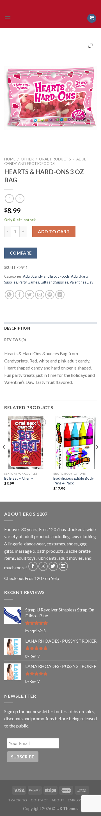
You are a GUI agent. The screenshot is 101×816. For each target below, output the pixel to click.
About (58, 800)
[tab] (50, 328)
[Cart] (91, 18)
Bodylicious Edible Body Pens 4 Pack (73, 481)
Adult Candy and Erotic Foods (46, 161)
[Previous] (4, 458)
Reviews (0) (15, 339)
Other (27, 159)
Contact (39, 800)
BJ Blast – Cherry (18, 478)
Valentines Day (81, 282)
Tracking (17, 800)
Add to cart (54, 231)
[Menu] (7, 18)
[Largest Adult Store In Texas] (50, 18)
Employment (80, 800)
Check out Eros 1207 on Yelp (31, 578)
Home (9, 159)
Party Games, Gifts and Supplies (43, 282)
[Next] (97, 458)
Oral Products (55, 159)
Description (17, 328)
